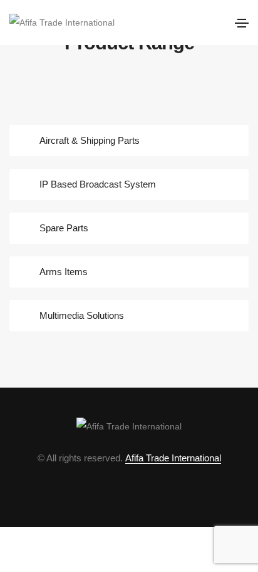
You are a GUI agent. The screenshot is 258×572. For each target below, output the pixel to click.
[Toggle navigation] (242, 23)
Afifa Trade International (173, 458)
